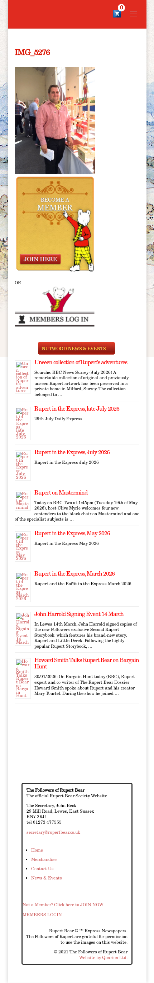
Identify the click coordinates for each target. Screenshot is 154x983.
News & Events (46, 878)
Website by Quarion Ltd (102, 957)
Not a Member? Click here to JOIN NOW (63, 904)
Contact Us (42, 868)
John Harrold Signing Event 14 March (79, 614)
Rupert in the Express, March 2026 (74, 573)
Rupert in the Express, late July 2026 (76, 408)
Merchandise (44, 859)
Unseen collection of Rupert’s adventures (80, 362)
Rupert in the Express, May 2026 (72, 533)
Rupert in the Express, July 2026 (72, 452)
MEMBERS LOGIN (42, 914)
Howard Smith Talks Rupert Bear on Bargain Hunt (86, 663)
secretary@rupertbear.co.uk (53, 832)
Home (37, 850)
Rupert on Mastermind (60, 492)
